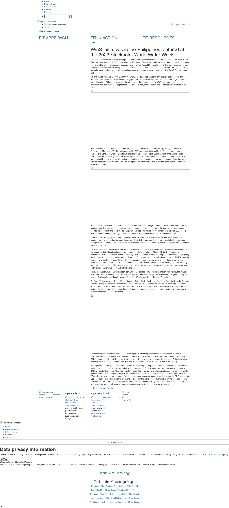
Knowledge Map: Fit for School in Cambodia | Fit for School (114, 502)
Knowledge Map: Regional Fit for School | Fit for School (114, 486)
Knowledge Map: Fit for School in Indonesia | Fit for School (114, 498)
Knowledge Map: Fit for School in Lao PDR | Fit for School (114, 494)
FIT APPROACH (53, 37)
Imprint (125, 397)
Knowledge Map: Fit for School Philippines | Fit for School (114, 490)
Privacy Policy (50, 6)
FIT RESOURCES (158, 37)
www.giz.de (69, 418)
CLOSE (4, 458)
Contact (47, 9)
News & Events (50, 4)
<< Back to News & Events (102, 388)
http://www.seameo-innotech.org (99, 414)
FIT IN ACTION (104, 37)
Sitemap (47, 12)
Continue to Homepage (114, 472)
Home (46, 1)
